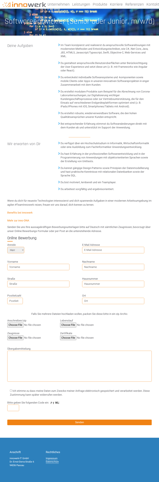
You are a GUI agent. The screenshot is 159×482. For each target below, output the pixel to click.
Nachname (88, 262)
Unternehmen (59, 4)
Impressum (51, 458)
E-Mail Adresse (91, 245)
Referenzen (134, 4)
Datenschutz (52, 461)
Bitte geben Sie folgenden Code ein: (28, 403)
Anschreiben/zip (16, 321)
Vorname (12, 262)
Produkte (100, 4)
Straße (11, 279)
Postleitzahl (14, 296)
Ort (84, 296)
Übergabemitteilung (19, 349)
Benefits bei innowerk (20, 213)
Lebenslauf (66, 321)
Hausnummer (90, 279)
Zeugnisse (13, 333)
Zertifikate (66, 333)
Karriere (116, 4)
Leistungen (81, 4)
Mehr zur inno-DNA (18, 220)
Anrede (11, 245)
